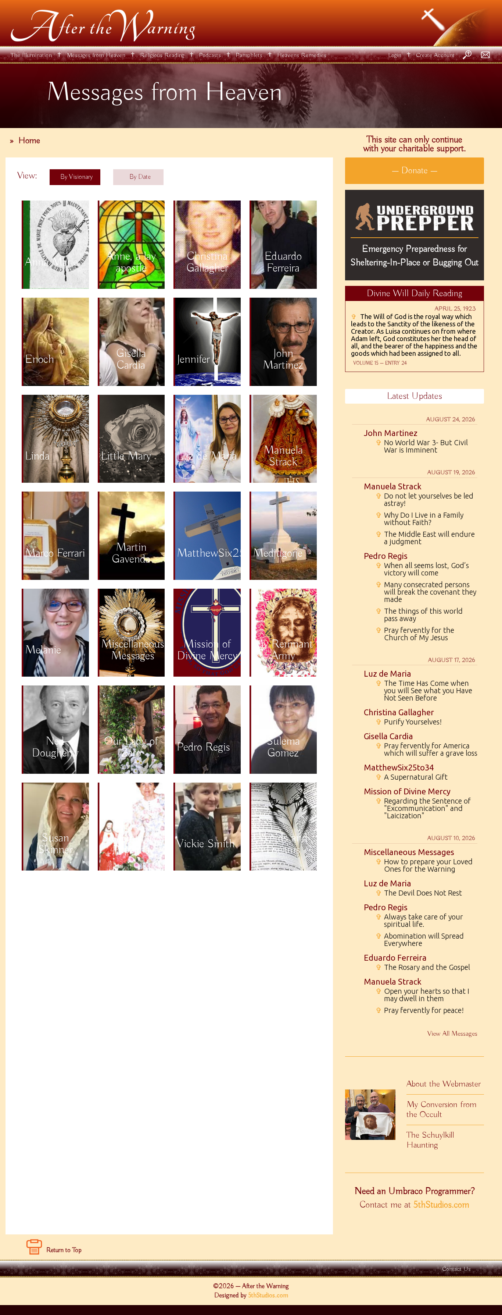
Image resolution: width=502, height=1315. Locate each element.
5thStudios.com (441, 1205)
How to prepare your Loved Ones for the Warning (424, 865)
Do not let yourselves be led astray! (424, 499)
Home (29, 140)
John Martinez (390, 432)
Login (394, 55)
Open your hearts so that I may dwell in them (422, 995)
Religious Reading (162, 55)
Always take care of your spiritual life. (419, 920)
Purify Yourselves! (409, 722)
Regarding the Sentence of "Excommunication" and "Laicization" (423, 808)
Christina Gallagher (399, 712)
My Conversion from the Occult (441, 1109)
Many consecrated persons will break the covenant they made (426, 592)
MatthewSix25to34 (399, 767)
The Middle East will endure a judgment (425, 538)
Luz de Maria (387, 673)
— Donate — (414, 171)
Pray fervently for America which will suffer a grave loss (426, 749)
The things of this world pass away (419, 614)
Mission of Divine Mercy (407, 791)
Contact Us (456, 1269)
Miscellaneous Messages (409, 852)
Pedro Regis (386, 555)
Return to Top (64, 1250)
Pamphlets (249, 55)
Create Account (435, 55)
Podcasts (210, 55)
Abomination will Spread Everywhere (420, 939)
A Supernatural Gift (412, 777)
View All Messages (452, 1033)
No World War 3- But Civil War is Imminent (422, 446)
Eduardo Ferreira (395, 957)
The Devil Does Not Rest (419, 893)
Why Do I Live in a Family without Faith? (419, 518)
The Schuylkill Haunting (430, 1140)
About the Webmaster (443, 1083)
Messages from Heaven (96, 55)
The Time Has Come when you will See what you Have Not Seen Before (424, 691)
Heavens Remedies (301, 55)
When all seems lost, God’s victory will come (422, 569)
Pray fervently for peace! (420, 1010)
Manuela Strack (393, 486)
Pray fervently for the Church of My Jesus (415, 634)
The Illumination (31, 55)
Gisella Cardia (388, 736)
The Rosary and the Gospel (423, 967)
